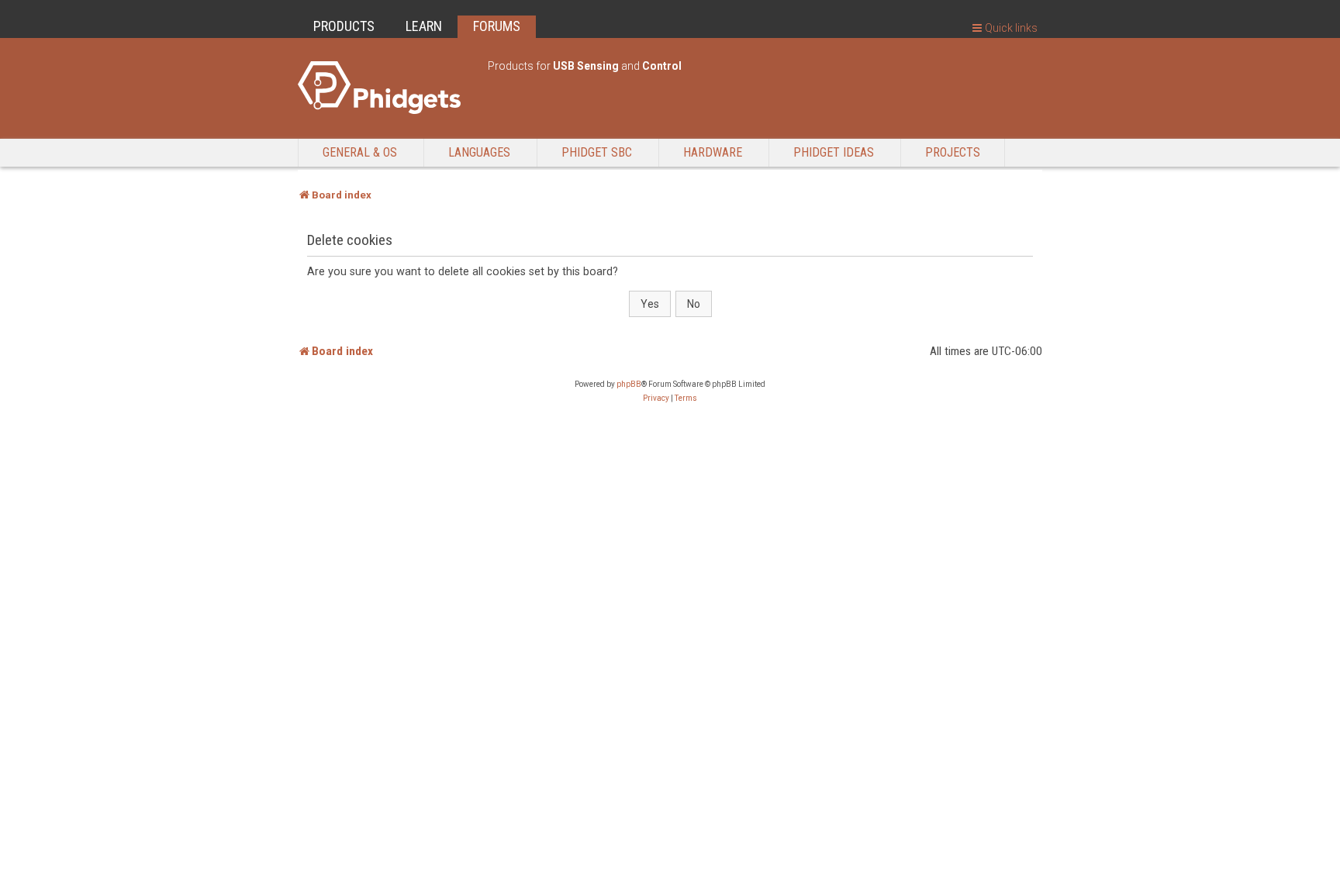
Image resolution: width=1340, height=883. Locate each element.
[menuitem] (656, 398)
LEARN (424, 26)
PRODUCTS (344, 26)
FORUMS (496, 26)
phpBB (628, 384)
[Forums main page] (385, 87)
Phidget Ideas (833, 152)
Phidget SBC (596, 152)
